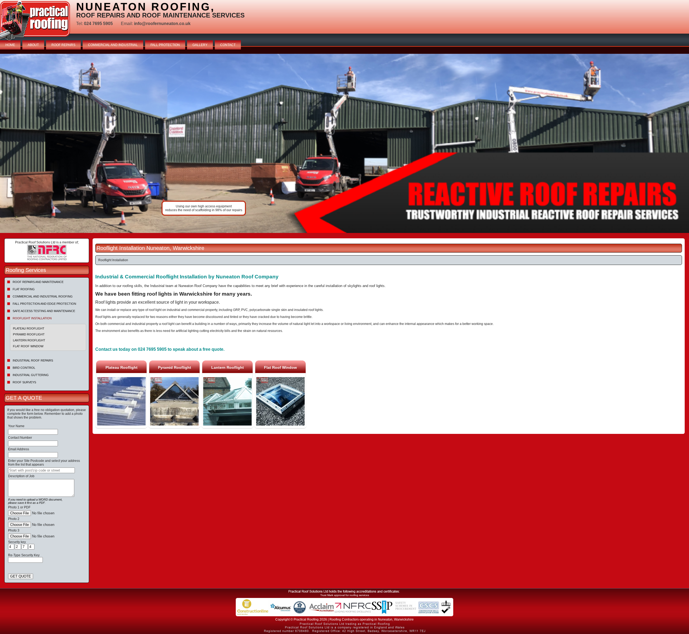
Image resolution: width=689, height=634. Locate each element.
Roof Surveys (24, 382)
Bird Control (24, 367)
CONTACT (227, 45)
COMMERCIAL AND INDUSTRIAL (113, 45)
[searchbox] (41, 470)
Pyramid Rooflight (29, 334)
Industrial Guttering (31, 375)
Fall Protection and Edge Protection (44, 303)
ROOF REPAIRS (63, 45)
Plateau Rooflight (28, 328)
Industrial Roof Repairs (33, 360)
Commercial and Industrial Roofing (43, 296)
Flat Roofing (24, 289)
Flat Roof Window (28, 346)
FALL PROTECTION (165, 45)
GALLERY (200, 45)
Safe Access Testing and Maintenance (44, 311)
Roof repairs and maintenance (38, 282)
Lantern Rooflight (29, 340)
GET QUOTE (20, 576)
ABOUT (33, 45)
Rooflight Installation (32, 318)
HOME (10, 45)
